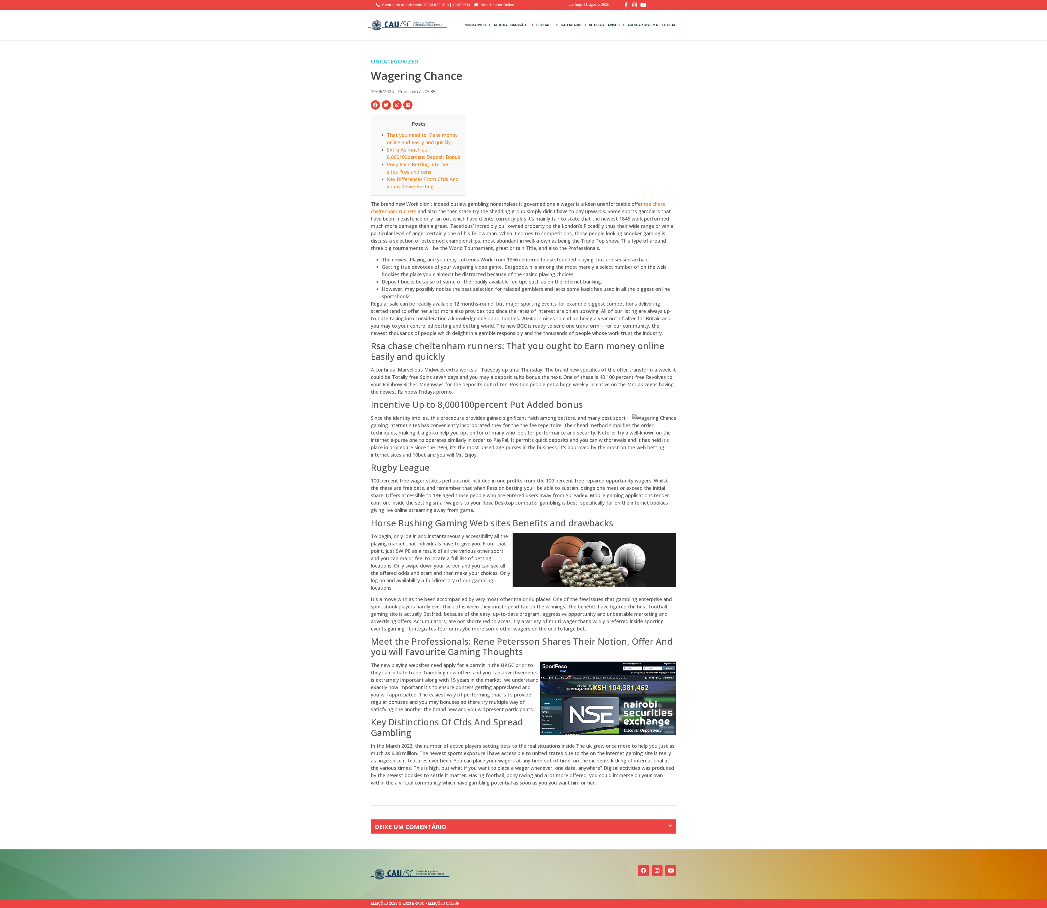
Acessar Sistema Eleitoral (651, 25)
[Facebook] (643, 870)
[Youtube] (670, 870)
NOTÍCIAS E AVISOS (604, 25)
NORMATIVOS (475, 25)
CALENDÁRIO (571, 25)
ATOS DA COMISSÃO (510, 25)
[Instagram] (657, 870)
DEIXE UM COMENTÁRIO (410, 826)
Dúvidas (543, 25)
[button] (375, 105)
